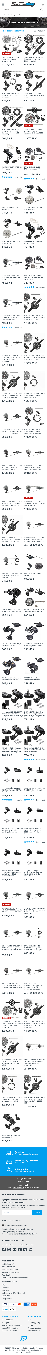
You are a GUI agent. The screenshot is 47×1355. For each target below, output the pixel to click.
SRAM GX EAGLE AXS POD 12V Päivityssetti (12, 168)
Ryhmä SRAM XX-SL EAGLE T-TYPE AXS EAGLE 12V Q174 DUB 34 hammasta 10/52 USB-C (12, 986)
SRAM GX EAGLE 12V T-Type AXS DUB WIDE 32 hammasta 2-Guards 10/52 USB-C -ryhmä (12, 910)
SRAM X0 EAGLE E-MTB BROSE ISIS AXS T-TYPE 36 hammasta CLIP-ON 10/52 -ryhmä (12, 395)
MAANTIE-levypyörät (10, 1328)
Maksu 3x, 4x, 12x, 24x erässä (13, 1293)
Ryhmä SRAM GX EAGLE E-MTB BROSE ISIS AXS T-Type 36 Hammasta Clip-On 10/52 (12, 503)
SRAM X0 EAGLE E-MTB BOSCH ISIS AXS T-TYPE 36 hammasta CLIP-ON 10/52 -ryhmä (34, 317)
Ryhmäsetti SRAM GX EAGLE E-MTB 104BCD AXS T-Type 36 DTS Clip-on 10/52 (12, 575)
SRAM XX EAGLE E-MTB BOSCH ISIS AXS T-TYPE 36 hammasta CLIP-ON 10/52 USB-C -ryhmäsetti (34, 1024)
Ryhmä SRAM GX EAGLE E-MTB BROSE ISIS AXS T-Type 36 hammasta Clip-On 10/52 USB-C (12, 948)
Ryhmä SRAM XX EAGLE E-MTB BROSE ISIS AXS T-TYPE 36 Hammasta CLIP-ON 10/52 (12, 539)
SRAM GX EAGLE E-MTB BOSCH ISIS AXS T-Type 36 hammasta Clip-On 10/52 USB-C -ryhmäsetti (34, 911)
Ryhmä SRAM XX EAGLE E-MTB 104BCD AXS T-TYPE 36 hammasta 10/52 (34, 395)
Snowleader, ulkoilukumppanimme (15, 1278)
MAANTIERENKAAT (9, 1331)
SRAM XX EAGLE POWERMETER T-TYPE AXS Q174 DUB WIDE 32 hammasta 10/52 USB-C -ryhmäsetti (34, 1062)
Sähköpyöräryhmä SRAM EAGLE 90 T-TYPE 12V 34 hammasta (10, 95)
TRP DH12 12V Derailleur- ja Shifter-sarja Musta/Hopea (33, 644)
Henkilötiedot (34, 1350)
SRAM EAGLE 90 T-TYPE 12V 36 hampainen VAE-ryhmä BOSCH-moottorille (34, 59)
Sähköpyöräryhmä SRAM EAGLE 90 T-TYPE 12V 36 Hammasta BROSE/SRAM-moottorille (10, 132)
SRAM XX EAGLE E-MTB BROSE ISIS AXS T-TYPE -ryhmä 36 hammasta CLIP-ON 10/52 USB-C (12, 1062)
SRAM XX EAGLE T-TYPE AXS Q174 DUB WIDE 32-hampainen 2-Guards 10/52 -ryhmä (34, 132)
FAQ (3, 1285)
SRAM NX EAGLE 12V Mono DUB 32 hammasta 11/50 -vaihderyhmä (33, 169)
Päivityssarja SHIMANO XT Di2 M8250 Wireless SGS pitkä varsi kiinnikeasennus (34, 790)
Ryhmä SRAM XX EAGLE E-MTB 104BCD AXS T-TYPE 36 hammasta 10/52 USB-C (12, 1099)
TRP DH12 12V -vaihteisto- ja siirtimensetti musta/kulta (11, 679)
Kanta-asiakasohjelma (10, 1269)
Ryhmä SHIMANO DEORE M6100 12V (10, 208)
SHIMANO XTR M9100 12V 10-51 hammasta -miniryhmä (34, 610)
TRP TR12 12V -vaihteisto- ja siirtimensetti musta (11, 644)
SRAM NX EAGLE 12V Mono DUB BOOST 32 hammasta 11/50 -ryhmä (33, 277)
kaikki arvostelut (18, 1188)
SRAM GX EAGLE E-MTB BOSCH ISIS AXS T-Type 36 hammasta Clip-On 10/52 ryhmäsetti (12, 431)
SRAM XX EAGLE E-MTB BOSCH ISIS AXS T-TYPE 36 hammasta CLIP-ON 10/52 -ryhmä (34, 358)
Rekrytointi (6, 1275)
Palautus (5, 1290)
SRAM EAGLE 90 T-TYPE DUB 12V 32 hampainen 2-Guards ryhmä (34, 95)
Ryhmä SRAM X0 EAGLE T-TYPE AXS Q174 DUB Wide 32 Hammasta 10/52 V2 (12, 467)
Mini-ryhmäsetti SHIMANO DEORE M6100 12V (11, 242)
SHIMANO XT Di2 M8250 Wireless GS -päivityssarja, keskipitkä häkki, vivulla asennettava (33, 873)
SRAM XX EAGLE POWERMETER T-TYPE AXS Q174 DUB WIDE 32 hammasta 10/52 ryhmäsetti (12, 358)
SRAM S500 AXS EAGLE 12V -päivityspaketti (11, 1136)
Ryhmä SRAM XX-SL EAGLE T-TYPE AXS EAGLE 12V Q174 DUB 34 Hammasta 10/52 (34, 467)
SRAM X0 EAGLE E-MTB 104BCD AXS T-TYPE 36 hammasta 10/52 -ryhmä (32, 431)
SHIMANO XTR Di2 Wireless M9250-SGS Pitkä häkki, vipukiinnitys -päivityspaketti (11, 750)
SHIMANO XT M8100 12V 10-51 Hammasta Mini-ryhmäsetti (12, 610)
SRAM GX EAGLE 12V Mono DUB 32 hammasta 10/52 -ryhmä (11, 277)
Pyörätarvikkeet (34, 1331)
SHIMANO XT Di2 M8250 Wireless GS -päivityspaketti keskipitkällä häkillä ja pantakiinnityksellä (11, 873)
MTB (30, 1320)
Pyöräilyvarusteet (34, 1328)
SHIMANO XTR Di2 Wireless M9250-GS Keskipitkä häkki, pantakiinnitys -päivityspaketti (34, 714)
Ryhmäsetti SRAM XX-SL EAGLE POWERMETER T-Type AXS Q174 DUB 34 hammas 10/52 (34, 539)
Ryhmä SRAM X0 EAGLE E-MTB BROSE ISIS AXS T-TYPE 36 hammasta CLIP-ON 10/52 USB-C (34, 1100)
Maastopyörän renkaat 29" (12, 1325)
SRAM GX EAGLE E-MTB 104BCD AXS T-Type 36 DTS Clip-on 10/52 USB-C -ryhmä (33, 948)
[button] (3, 4)
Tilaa (37, 1212)
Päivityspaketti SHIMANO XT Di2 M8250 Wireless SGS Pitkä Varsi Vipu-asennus (12, 790)
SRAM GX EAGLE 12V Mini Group (32, 574)
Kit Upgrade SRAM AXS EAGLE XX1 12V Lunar (34, 242)
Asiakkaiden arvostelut (11, 1272)
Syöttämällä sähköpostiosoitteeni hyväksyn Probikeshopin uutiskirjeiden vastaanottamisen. (23, 1206)
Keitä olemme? (8, 1264)
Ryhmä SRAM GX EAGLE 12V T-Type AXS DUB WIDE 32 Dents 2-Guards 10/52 (34, 503)
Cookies (28, 1352)
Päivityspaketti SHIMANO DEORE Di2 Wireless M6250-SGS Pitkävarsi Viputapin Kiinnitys (33, 831)
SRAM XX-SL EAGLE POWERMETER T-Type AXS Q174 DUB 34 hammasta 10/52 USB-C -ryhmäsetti (33, 986)
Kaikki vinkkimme (8, 1267)
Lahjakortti (6, 1296)
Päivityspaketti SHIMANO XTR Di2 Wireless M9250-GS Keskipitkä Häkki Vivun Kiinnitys (12, 714)
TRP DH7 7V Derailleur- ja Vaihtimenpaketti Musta (32, 679)
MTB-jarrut (6, 1322)
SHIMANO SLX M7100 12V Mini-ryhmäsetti (33, 208)
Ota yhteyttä (7, 1298)
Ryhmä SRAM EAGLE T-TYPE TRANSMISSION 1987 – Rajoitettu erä (11, 59)
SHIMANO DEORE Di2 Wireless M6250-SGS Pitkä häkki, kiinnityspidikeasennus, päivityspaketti (12, 831)
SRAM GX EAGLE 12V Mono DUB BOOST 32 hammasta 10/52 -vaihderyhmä (11, 317)
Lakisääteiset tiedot (28, 1348)
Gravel (30, 1325)
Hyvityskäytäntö (22, 1350)
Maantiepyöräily (34, 1322)
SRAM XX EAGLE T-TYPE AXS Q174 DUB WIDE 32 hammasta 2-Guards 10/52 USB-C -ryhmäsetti (12, 1024)
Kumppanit (19, 1352)
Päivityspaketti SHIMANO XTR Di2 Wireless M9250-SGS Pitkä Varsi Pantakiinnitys (34, 750)
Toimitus (5, 1287)
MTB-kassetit (7, 1320)
